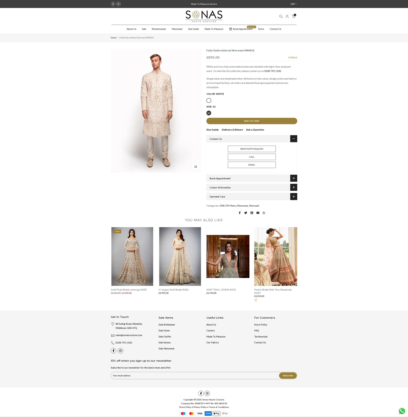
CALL (252, 156)
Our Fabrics (212, 342)
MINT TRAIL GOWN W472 (221, 290)
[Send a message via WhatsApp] (402, 411)
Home (113, 37)
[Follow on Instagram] (118, 4)
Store (261, 29)
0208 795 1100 (272, 70)
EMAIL (251, 164)
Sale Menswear (167, 348)
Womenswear (159, 29)
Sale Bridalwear (167, 324)
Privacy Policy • (201, 407)
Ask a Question (255, 129)
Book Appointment (244, 28)
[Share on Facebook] (239, 213)
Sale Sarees (165, 342)
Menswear (177, 29)
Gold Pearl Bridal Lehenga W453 (129, 290)
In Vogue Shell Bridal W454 (174, 290)
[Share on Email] (257, 213)
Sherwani (254, 205)
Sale (144, 29)
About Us (131, 29)
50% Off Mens (228, 205)
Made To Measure (213, 29)
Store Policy (260, 324)
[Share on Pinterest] (251, 213)
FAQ (256, 330)
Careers (210, 330)
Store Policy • (186, 407)
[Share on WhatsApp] (263, 213)
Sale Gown (164, 330)
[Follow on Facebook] (113, 4)
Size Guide (193, 29)
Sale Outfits (165, 336)
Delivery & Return (232, 129)
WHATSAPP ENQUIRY (251, 148)
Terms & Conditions (219, 407)
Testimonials (261, 336)
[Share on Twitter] (245, 213)
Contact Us (275, 29)
